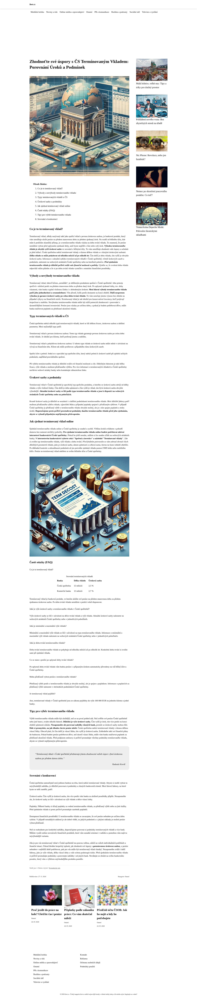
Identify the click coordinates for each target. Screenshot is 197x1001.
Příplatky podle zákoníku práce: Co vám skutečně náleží (79, 914)
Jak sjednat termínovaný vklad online (54, 206)
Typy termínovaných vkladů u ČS (52, 197)
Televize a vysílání (150, 12)
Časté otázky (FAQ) (46, 210)
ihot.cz (32, 4)
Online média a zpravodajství (72, 12)
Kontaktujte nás (54, 868)
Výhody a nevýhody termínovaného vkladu (57, 193)
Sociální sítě (135, 12)
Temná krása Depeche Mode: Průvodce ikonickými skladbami (150, 231)
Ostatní (89, 12)
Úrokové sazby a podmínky (50, 201)
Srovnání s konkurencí (47, 219)
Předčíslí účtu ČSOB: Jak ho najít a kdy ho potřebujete (112, 914)
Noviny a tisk (51, 12)
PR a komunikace (102, 12)
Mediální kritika (37, 12)
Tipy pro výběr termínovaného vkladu (54, 215)
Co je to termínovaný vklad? (50, 188)
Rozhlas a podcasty (119, 12)
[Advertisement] (98, 31)
